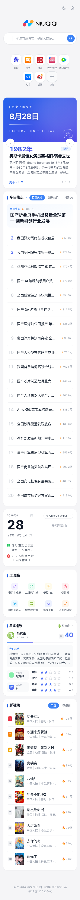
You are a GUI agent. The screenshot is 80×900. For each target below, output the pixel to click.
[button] (40, 165)
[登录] (73, 8)
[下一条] (69, 143)
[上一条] (10, 143)
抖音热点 (69, 197)
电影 (53, 705)
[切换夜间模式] (64, 8)
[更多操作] (20, 55)
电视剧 (66, 705)
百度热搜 (37, 197)
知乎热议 (53, 197)
